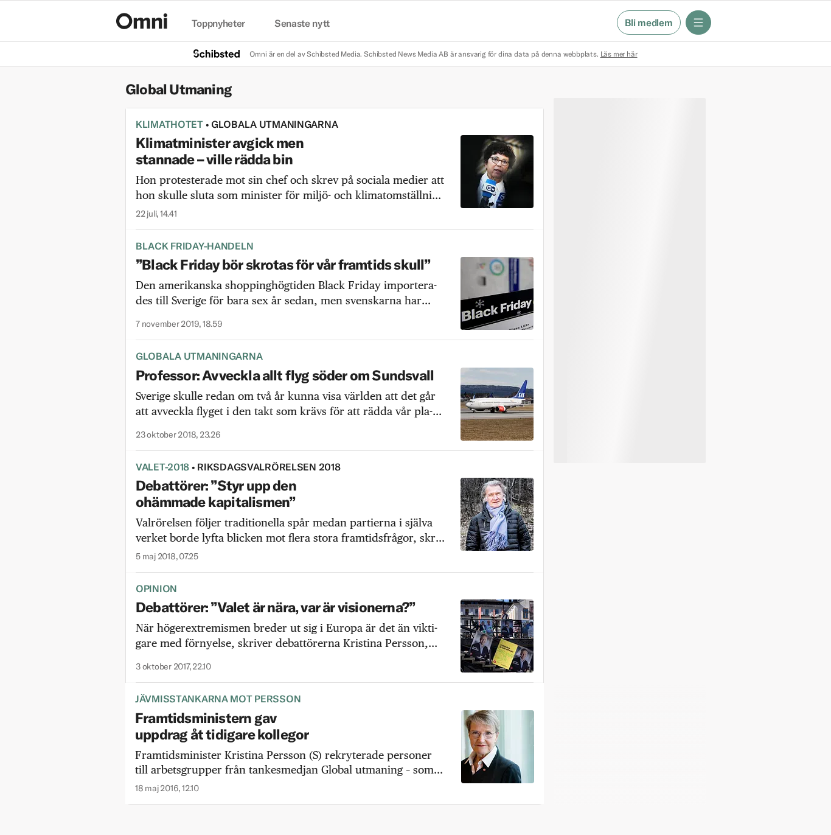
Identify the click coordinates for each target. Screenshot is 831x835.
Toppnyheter (218, 23)
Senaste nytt (302, 23)
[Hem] (141, 21)
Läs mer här (619, 53)
